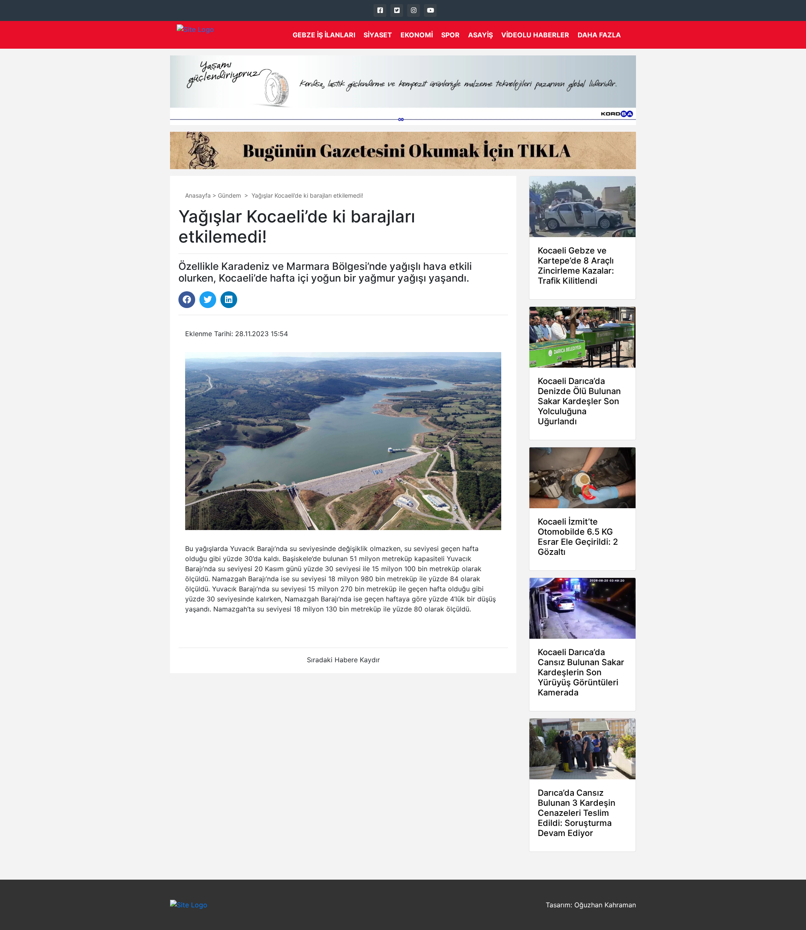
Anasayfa (198, 195)
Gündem (229, 195)
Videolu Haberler (535, 35)
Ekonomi (416, 35)
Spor (450, 35)
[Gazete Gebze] (195, 34)
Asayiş (480, 35)
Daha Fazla (599, 35)
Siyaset (378, 35)
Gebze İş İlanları (324, 35)
